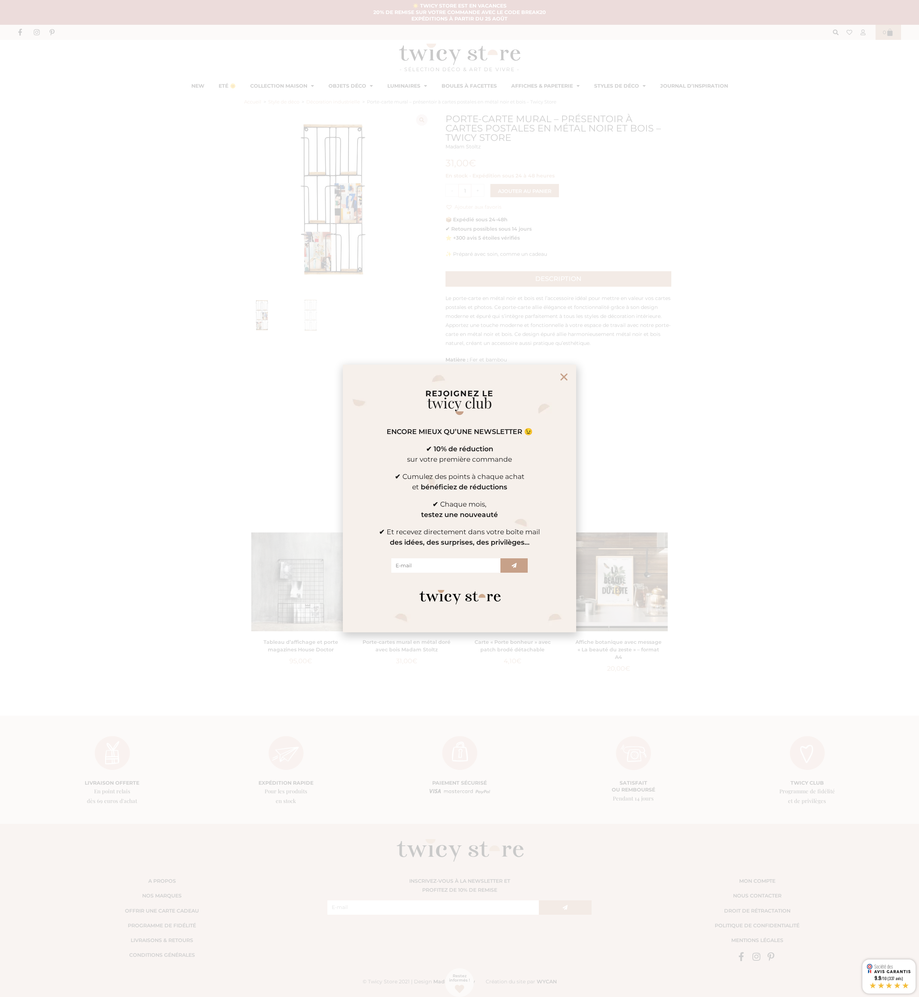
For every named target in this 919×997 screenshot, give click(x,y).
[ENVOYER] (514, 565)
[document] (459, 498)
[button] (564, 377)
